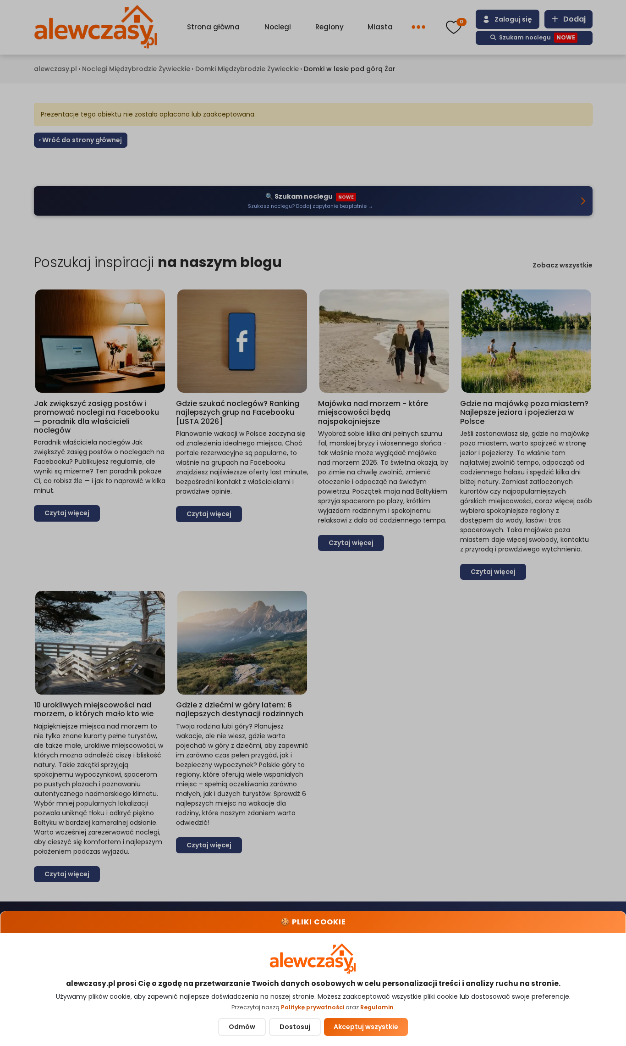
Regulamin (377, 1007)
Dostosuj (295, 1026)
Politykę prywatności (312, 1007)
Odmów (242, 1026)
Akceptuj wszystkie (366, 1026)
